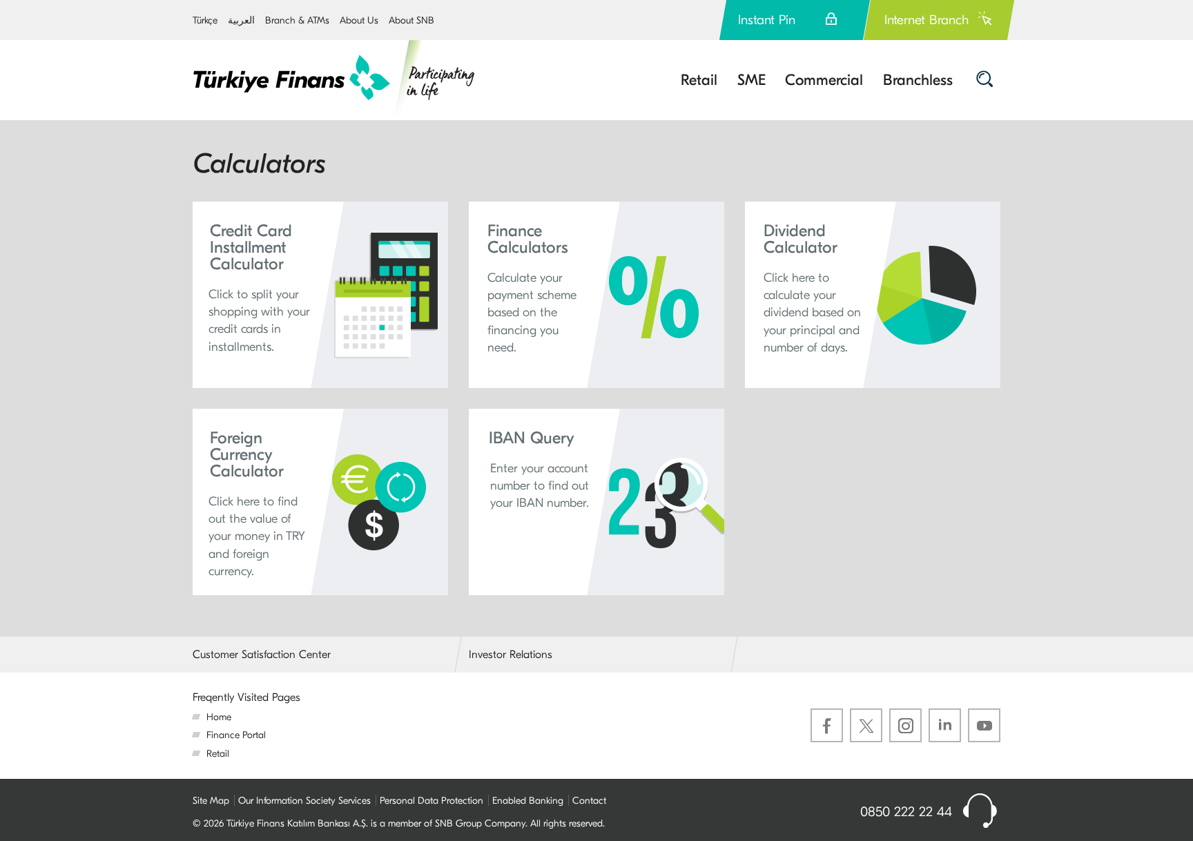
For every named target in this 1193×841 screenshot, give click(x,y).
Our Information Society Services (304, 800)
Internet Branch (926, 20)
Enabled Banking (527, 800)
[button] (320, 295)
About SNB (411, 20)
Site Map (211, 800)
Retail (217, 754)
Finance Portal (236, 735)
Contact (589, 800)
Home (218, 717)
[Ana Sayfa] (334, 78)
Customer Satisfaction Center (262, 654)
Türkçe (205, 20)
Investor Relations (510, 654)
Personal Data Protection (431, 800)
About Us (359, 20)
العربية (241, 20)
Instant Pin (766, 20)
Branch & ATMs (297, 20)
